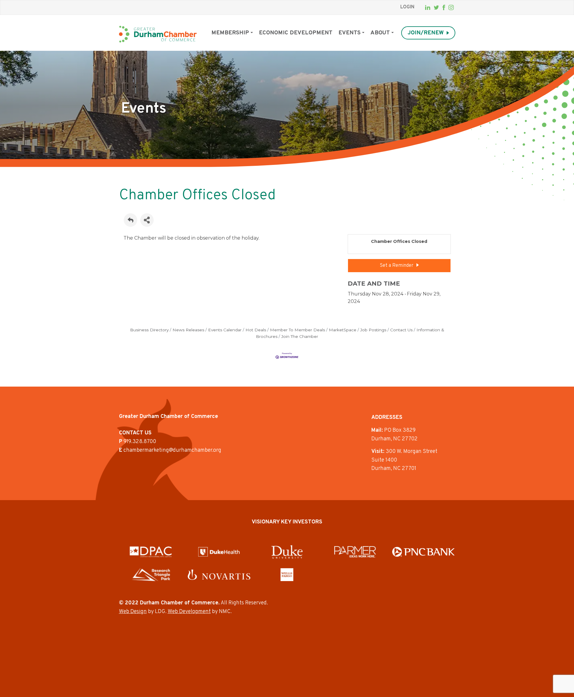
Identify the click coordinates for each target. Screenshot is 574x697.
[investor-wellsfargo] (287, 574)
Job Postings (373, 329)
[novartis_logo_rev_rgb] (219, 574)
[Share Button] (147, 220)
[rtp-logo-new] (151, 574)
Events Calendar (225, 329)
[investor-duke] (287, 552)
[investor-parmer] (355, 551)
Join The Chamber (299, 336)
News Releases (188, 329)
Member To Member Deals (297, 329)
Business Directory (149, 329)
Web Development (189, 611)
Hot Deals (255, 329)
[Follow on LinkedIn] (427, 7)
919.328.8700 (139, 441)
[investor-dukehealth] (219, 552)
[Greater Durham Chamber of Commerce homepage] (158, 34)
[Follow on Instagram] (451, 7)
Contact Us (401, 329)
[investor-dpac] (151, 552)
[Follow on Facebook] (444, 7)
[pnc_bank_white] (423, 551)
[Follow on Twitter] (436, 8)
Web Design (133, 611)
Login (407, 7)
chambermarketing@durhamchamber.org (172, 450)
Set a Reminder (396, 266)
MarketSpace (342, 329)
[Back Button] (130, 220)
